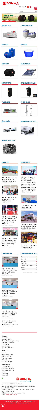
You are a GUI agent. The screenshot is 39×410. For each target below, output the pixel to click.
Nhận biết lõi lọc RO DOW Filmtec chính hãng (28, 206)
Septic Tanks (5, 64)
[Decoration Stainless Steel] (29, 135)
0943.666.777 (4, 406)
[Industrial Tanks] (10, 40)
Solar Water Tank (25, 64)
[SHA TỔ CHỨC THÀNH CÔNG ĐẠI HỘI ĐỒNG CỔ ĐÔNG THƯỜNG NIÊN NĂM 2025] (10, 266)
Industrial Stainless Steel (9, 140)
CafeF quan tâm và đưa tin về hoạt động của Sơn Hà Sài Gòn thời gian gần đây (29, 226)
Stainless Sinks (6, 102)
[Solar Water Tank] (29, 78)
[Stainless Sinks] (10, 116)
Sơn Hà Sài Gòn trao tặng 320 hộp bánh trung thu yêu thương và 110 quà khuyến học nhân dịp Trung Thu (9, 220)
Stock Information (7, 253)
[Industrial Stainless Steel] (10, 154)
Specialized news (25, 162)
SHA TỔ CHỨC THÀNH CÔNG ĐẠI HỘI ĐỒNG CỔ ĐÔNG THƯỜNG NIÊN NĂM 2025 (9, 271)
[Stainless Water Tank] (29, 40)
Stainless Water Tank (27, 25)
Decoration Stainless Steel (28, 121)
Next (34, 14)
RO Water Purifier (6, 83)
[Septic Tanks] (10, 78)
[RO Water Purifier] (10, 97)
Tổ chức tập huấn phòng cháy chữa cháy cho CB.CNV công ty (9, 199)
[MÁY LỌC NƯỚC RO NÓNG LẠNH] (29, 97)
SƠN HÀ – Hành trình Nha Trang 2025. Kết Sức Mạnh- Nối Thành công (9, 179)
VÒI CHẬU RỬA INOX (25, 102)
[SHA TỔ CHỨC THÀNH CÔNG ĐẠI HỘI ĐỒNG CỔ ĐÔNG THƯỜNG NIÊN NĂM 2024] (10, 309)
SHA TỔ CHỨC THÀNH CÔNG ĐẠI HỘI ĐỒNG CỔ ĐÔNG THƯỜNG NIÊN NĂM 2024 (9, 313)
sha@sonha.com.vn (11, 395)
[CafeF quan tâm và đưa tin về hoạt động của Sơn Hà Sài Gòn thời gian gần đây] (29, 222)
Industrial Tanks (6, 25)
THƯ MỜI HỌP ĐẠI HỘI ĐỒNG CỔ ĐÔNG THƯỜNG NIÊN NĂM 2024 (10, 322)
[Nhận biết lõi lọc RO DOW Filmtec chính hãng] (29, 203)
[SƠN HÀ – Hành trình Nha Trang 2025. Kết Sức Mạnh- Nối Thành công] (10, 175)
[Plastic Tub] (10, 59)
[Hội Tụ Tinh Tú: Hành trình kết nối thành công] (29, 243)
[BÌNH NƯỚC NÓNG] (10, 135)
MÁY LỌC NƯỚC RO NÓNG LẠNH (28, 83)
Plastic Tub (5, 45)
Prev (5, 14)
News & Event (5, 162)
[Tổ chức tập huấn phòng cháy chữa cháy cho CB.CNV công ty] (10, 195)
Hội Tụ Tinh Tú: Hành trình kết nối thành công (29, 246)
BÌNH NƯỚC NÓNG (6, 121)
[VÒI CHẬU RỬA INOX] (29, 116)
